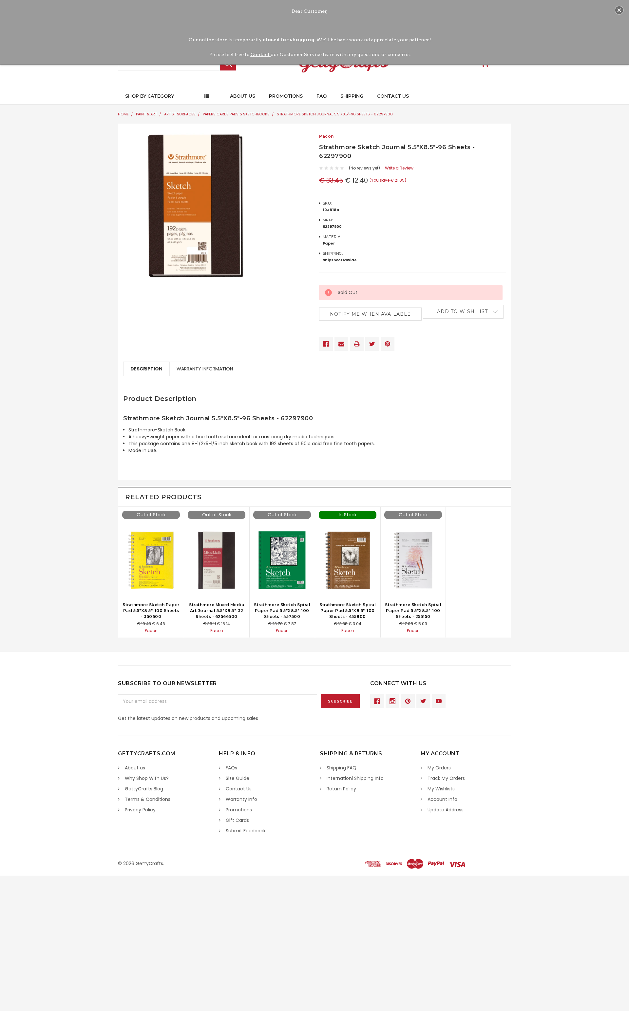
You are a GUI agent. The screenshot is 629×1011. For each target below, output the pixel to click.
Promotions (286, 96)
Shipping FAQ (341, 767)
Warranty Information (205, 369)
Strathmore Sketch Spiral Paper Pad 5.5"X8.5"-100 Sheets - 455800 (347, 610)
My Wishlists (441, 788)
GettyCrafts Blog (144, 788)
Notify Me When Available (370, 314)
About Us (242, 96)
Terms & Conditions (147, 799)
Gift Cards (237, 820)
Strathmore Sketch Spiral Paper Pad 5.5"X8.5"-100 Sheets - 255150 (413, 610)
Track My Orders (446, 778)
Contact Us (393, 96)
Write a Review (399, 168)
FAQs (231, 767)
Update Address (446, 809)
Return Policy (341, 788)
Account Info (442, 799)
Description (146, 369)
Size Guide (237, 778)
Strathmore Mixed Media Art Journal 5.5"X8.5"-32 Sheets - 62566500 (216, 610)
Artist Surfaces (180, 114)
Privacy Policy (140, 809)
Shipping (351, 96)
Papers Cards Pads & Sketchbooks (236, 114)
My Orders (439, 767)
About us (135, 767)
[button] (619, 10)
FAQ (321, 96)
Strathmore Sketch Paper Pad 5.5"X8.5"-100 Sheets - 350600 (151, 610)
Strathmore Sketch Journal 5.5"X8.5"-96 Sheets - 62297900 (335, 114)
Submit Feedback (246, 830)
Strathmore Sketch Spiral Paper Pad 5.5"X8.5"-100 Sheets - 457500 (282, 610)
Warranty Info (241, 799)
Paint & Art (146, 114)
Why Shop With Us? (147, 778)
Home (123, 114)
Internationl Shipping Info (355, 778)
